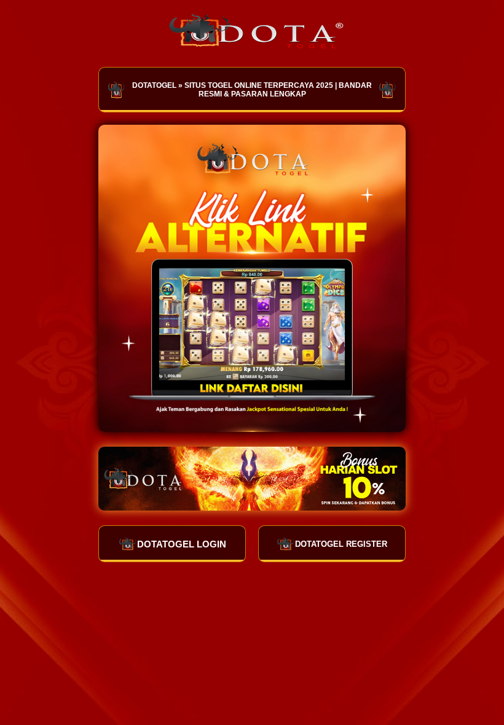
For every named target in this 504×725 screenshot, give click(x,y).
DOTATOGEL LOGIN (181, 544)
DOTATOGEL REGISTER (341, 544)
